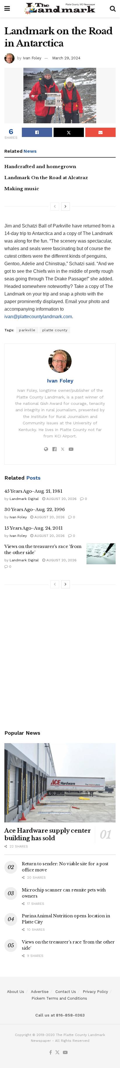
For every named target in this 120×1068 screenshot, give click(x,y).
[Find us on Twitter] (57, 1052)
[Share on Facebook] (37, 132)
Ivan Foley (32, 58)
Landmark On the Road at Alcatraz (46, 177)
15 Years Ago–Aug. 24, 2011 (33, 528)
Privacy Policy (95, 991)
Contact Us (65, 991)
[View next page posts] (65, 206)
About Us (15, 991)
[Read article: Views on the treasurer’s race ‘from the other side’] (101, 553)
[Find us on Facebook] (50, 1052)
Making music (21, 188)
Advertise (40, 991)
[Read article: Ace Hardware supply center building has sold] (60, 783)
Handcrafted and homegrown (40, 166)
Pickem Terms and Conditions (59, 998)
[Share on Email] (100, 132)
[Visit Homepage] (60, 9)
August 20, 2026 (61, 499)
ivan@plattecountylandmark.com (38, 316)
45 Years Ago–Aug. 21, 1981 (33, 491)
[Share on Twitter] (69, 132)
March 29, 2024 (66, 58)
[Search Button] (113, 8)
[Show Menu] (7, 8)
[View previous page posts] (54, 206)
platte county (55, 330)
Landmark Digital (24, 499)
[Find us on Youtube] (65, 1052)
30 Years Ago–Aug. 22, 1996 (34, 509)
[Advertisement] (60, 660)
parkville (27, 330)
